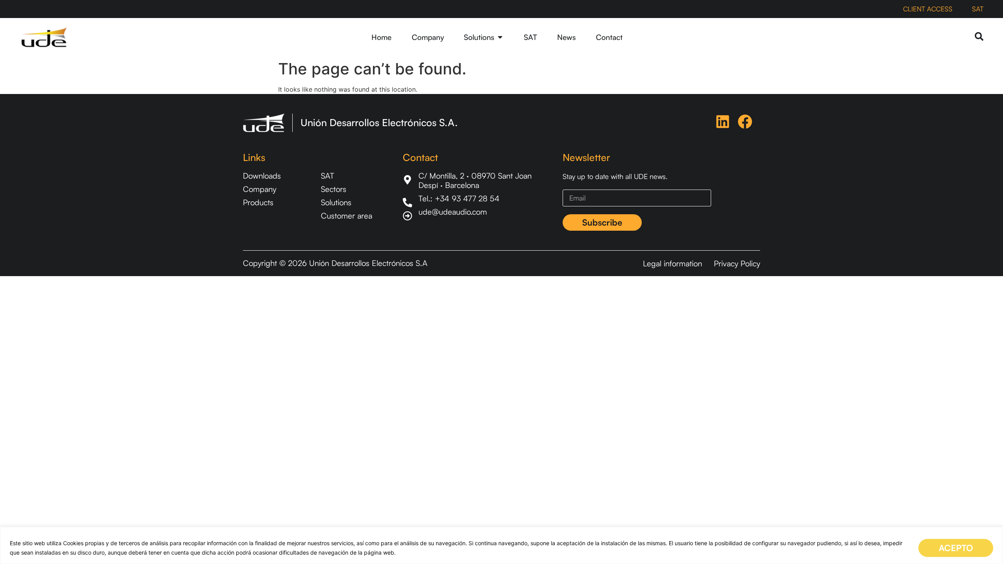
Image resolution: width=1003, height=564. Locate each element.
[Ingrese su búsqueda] (979, 37)
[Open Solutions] (500, 37)
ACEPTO (956, 547)
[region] (501, 545)
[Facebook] (745, 121)
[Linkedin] (722, 121)
